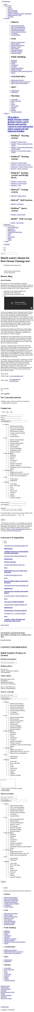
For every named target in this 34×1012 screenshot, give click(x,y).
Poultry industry (15, 44)
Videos (10, 238)
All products (20, 124)
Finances (10, 9)
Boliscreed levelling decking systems (22, 167)
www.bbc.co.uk (13, 381)
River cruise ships (16, 101)
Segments (7, 18)
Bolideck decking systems (19, 163)
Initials (3, 419)
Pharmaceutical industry (17, 25)
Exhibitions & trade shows (15, 232)
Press (9, 235)
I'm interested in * (5, 421)
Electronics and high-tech (18, 28)
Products (6, 113)
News (13, 227)
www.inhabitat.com (14, 379)
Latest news (11, 229)
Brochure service (5, 986)
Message (3, 508)
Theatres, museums (16, 69)
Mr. (3, 412)
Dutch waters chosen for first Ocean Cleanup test (16, 401)
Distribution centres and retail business (21, 71)
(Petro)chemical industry (18, 30)
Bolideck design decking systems (21, 165)
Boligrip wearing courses (18, 181)
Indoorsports (14, 92)
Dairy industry (15, 48)
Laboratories (14, 65)
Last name (4, 415)
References (7, 224)
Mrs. (7, 412)
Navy (12, 102)
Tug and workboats (16, 112)
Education (14, 62)
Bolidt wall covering (17, 223)
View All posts (5, 625)
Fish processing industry (17, 45)
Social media (11, 237)
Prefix (2, 417)
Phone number (5, 502)
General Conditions (6, 995)
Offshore (13, 110)
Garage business (15, 35)
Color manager (5, 987)
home (5, 4)
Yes (20, 515)
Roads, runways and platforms (19, 83)
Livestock (14, 107)
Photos (9, 240)
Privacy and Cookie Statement (15, 529)
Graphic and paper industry (18, 32)
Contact (6, 241)
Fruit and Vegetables (16, 50)
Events (9, 233)
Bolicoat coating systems (18, 196)
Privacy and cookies (6, 998)
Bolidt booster (11, 230)
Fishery (13, 108)
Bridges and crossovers (17, 80)
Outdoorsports (15, 90)
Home (6, 887)
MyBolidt (7, 244)
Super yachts (14, 105)
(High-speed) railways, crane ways (20, 81)
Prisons (13, 73)
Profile (9, 7)
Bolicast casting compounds (19, 168)
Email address (5, 504)
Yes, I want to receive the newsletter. (12, 510)
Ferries (13, 104)
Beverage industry (16, 53)
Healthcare (14, 60)
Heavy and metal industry (18, 27)
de (4, 250)
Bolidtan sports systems (18, 214)
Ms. (12, 412)
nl (4, 247)
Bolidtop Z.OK (16, 185)
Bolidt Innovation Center (14, 15)
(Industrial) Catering (16, 51)
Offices (13, 63)
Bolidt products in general (10, 403)
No (23, 515)
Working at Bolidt (13, 12)
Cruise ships (14, 99)
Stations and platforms (17, 68)
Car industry (14, 33)
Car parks (13, 66)
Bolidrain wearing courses (19, 183)
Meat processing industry (18, 42)
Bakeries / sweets (16, 47)
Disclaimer (4, 997)
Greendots (10, 17)
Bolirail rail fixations (17, 204)
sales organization (12, 10)
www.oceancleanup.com (16, 376)
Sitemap (3, 993)
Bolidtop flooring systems (19, 142)
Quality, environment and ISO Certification (19, 13)
